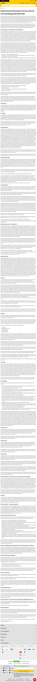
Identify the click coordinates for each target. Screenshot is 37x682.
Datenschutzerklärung (17, 676)
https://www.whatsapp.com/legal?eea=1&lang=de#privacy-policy (12, 407)
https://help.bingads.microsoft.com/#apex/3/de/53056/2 (10, 251)
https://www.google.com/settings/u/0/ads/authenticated (12, 207)
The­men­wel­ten (33, 3)
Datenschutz (27, 679)
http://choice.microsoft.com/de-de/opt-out (10, 248)
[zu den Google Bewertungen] (16, 663)
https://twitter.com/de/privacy (17, 391)
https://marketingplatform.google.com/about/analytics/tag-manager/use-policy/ (16, 182)
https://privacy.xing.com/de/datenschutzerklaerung (26, 403)
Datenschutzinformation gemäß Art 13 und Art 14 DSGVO (15, 680)
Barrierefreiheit (28, 680)
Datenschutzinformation (16, 513)
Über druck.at (3, 637)
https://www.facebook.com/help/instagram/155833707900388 (13, 395)
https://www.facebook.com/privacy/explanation (10, 388)
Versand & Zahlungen (5, 643)
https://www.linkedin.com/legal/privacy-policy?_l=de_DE (12, 447)
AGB (14, 679)
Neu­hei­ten (28, 3)
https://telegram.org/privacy (25, 409)
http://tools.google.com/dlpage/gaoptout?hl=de (13, 147)
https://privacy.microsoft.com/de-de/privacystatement (10, 254)
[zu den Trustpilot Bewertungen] (10, 661)
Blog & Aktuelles (4, 634)
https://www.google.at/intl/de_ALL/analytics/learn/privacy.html (25, 155)
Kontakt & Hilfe (3, 628)
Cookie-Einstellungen (19, 679)
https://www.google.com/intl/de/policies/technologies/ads (18, 217)
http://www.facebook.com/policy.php (9, 434)
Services (2, 640)
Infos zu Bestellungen (5, 631)
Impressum (10, 679)
